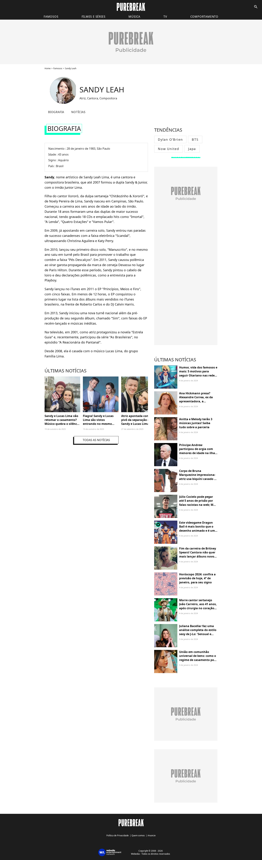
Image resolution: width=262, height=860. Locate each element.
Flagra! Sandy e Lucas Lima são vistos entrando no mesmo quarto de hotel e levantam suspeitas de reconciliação (99, 426)
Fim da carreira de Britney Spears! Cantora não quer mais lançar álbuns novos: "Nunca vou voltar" (198, 554)
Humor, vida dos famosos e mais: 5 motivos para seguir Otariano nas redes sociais (198, 373)
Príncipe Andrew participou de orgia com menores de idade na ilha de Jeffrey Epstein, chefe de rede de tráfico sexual (198, 453)
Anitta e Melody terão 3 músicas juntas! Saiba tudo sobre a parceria (195, 423)
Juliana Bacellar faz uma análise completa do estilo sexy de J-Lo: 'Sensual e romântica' (197, 632)
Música (134, 17)
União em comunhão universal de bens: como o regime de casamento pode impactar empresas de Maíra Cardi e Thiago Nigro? (198, 662)
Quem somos (138, 835)
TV (165, 17)
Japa (192, 149)
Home (48, 68)
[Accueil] (131, 7)
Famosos (51, 17)
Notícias (78, 112)
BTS (195, 139)
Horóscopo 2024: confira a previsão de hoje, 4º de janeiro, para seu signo (197, 578)
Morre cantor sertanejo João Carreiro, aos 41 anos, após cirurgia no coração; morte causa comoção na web (198, 608)
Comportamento (204, 17)
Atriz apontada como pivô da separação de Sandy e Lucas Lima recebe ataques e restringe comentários (137, 424)
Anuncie (152, 835)
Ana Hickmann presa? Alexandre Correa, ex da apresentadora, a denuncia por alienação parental (196, 401)
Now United (168, 149)
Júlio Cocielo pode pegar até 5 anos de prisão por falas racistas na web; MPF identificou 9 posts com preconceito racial (198, 505)
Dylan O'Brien (170, 139)
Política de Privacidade (117, 835)
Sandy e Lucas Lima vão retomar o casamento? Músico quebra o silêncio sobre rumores (62, 422)
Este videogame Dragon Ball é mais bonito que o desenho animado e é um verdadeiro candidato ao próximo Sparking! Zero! (197, 531)
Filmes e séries (94, 17)
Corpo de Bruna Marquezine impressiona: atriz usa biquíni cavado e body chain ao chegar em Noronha (197, 479)
